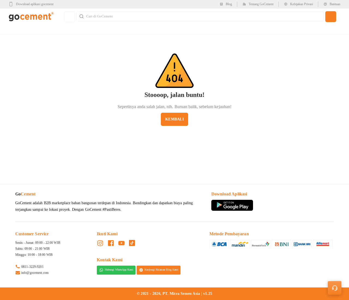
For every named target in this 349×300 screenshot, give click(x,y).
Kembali (174, 119)
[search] (330, 16)
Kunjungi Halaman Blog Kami (161, 269)
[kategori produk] (69, 16)
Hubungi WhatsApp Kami (119, 269)
